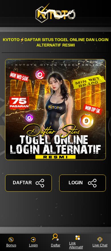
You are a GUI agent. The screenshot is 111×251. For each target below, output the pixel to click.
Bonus (11, 245)
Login (33, 245)
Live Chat (99, 245)
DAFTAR (22, 182)
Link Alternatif (76, 245)
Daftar (55, 245)
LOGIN (76, 182)
